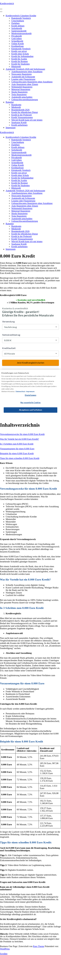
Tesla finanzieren (19, 94)
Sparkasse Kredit (19, 122)
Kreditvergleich (7, 3)
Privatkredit (16, 36)
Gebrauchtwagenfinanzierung (24, 99)
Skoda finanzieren (19, 92)
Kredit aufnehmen (19, 125)
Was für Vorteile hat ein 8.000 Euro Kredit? (19, 439)
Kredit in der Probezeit (21, 115)
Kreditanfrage (17, 46)
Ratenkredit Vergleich (21, 18)
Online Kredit (17, 43)
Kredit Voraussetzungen (22, 117)
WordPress (5, 949)
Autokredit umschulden (21, 97)
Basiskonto (16, 104)
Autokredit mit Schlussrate (23, 76)
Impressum (10, 127)
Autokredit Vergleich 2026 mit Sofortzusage (25, 69)
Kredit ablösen (17, 26)
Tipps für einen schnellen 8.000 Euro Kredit (19, 458)
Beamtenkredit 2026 (20, 110)
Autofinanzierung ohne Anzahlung (26, 71)
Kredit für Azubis (19, 59)
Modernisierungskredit (21, 33)
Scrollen (3, 953)
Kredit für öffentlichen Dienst (24, 112)
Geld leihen (16, 38)
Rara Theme (38, 946)
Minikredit (16, 107)
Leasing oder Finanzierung (23, 79)
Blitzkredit (16, 66)
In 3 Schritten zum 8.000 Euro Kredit (16, 444)
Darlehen (15, 23)
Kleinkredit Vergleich (20, 48)
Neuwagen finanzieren (21, 74)
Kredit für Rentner (19, 61)
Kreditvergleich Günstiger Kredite (21, 15)
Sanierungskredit (18, 31)
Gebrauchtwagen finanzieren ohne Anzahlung (31, 82)
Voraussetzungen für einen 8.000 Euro (17, 448)
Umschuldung (17, 21)
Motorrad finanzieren (20, 89)
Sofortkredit (16, 28)
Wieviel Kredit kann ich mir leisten (26, 120)
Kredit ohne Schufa (20, 54)
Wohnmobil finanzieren (21, 87)
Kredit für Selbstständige (22, 56)
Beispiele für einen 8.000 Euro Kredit (17, 453)
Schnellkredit (17, 41)
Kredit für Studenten (20, 64)
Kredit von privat (19, 51)
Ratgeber (10, 102)
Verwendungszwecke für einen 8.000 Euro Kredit (22, 434)
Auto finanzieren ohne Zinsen (24, 84)
